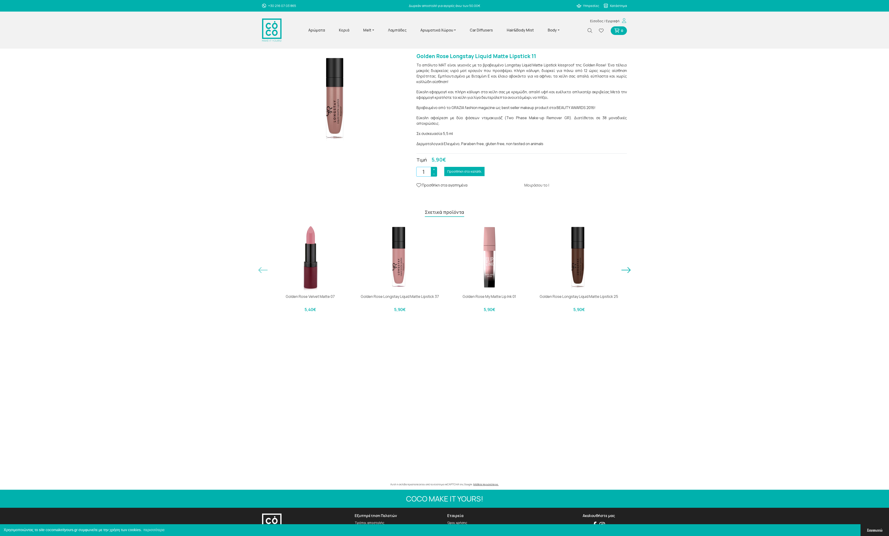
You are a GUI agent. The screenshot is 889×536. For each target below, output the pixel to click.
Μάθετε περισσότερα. (486, 484)
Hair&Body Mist (520, 30)
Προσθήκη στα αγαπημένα (444, 185)
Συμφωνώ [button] (875, 530)
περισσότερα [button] (153, 530)
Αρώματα (316, 30)
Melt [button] (367, 30)
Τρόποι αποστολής (369, 522)
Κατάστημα (618, 5)
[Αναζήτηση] (592, 31)
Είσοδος (596, 21)
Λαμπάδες (397, 30)
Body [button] (552, 30)
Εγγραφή (613, 21)
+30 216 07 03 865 (281, 5)
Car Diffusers (481, 30)
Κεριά (344, 30)
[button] (263, 270)
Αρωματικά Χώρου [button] (436, 30)
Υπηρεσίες (590, 5)
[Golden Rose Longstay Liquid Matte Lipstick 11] (336, 98)
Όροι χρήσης (457, 522)
